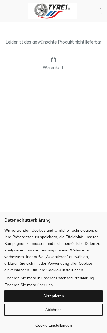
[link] (53, 323)
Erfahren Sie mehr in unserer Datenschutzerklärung (49, 278)
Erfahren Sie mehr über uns (28, 285)
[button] (54, 11)
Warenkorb (53, 67)
